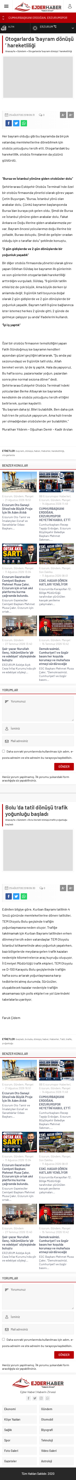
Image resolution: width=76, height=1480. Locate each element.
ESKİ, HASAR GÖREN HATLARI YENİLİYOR (53, 582)
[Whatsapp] (47, 1398)
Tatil (62, 1039)
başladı (20, 1039)
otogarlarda (8, 455)
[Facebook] (28, 1398)
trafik (69, 1039)
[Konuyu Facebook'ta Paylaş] (8, 123)
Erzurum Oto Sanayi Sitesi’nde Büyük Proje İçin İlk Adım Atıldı (17, 508)
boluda (29, 1039)
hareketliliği (58, 450)
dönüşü (29, 450)
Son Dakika (46, 572)
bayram (20, 450)
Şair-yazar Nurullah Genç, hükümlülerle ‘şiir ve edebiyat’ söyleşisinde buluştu (19, 654)
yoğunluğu (7, 1043)
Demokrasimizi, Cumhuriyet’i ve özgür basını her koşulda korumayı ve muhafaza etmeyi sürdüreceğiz (54, 656)
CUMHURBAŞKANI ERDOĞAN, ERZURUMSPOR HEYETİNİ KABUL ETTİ (54, 514)
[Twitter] (34, 1398)
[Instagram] (41, 1398)
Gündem (21, 51)
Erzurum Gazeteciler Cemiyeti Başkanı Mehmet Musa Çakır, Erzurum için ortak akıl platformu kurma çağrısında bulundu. (17, 586)
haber (37, 450)
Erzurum (7, 496)
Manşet (29, 496)
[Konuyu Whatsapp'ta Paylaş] (24, 123)
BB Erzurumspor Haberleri (55, 496)
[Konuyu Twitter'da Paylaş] (16, 123)
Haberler (45, 450)
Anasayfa (10, 51)
